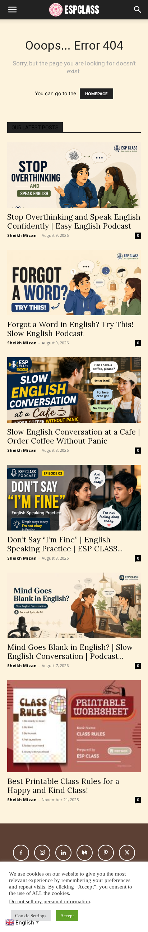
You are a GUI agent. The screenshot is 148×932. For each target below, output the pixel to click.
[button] (138, 9)
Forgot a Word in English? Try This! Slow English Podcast (70, 329)
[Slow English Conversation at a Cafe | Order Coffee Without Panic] (74, 390)
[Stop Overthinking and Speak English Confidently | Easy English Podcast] (74, 175)
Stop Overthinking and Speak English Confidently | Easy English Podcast (73, 221)
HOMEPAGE (96, 93)
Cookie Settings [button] (30, 915)
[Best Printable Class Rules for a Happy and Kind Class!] (74, 726)
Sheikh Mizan (22, 235)
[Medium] (85, 853)
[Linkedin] (63, 853)
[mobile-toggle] (12, 9)
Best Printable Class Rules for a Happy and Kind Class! (63, 785)
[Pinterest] (106, 853)
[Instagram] (42, 853)
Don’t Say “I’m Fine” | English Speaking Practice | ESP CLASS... (65, 544)
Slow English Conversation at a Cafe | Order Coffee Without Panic (73, 436)
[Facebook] (21, 853)
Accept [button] (67, 915)
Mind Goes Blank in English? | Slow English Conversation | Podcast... (70, 651)
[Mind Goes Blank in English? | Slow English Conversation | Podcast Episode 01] (74, 605)
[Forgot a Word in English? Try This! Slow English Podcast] (74, 282)
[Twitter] (127, 853)
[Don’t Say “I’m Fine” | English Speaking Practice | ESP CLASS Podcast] (74, 497)
